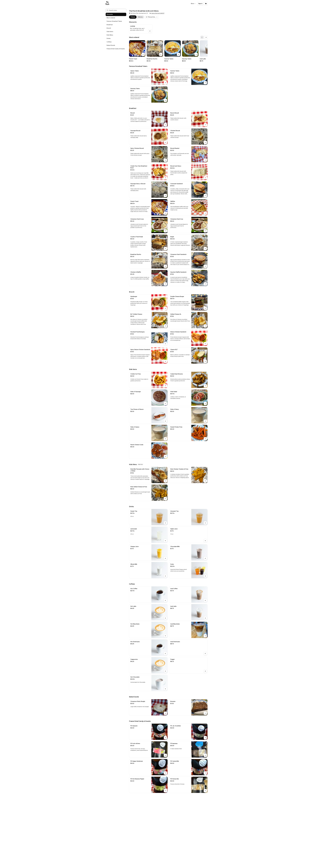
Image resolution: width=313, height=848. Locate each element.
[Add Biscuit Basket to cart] (205, 160)
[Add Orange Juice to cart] (165, 558)
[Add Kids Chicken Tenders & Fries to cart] (205, 481)
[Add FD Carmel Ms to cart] (205, 773)
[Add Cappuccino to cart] (165, 671)
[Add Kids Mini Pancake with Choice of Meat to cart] (165, 481)
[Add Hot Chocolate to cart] (165, 689)
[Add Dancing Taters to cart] (196, 54)
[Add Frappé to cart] (205, 671)
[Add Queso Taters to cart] (165, 82)
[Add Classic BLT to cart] (205, 361)
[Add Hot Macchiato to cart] (165, 636)
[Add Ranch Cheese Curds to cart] (165, 456)
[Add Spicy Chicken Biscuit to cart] (165, 160)
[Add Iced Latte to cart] (205, 618)
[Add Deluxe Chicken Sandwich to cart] (205, 343)
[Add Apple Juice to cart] (205, 540)
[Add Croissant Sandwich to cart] (205, 195)
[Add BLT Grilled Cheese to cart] (165, 326)
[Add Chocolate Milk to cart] (205, 558)
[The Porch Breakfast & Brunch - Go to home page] (107, 3)
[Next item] (206, 37)
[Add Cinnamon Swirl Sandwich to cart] (205, 266)
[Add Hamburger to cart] (165, 308)
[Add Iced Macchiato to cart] (205, 636)
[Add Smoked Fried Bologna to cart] (165, 343)
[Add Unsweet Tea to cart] (205, 523)
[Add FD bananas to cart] (205, 755)
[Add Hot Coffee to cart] (165, 600)
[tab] (132, 17)
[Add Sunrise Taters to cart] (178, 54)
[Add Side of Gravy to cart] (205, 421)
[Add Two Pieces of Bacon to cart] (165, 421)
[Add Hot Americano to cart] (165, 653)
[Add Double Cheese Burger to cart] (205, 308)
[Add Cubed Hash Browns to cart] (205, 385)
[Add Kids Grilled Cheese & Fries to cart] (165, 498)
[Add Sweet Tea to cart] (165, 523)
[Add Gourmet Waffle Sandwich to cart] (205, 284)
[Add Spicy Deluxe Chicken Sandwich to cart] (165, 361)
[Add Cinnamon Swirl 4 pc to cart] (205, 231)
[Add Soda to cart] (205, 576)
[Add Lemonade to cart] (165, 540)
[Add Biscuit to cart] (165, 124)
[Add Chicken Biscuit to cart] (205, 142)
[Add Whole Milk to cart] (165, 576)
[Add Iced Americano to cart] (205, 653)
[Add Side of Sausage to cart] (165, 403)
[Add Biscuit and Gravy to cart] (205, 178)
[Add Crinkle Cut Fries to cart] (165, 385)
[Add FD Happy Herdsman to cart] (165, 773)
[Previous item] (202, 37)
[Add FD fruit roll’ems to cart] (165, 755)
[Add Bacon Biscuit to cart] (205, 124)
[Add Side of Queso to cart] (165, 439)
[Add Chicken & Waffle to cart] (165, 284)
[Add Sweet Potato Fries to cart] (205, 439)
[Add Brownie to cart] (205, 713)
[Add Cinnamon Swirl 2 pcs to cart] (165, 231)
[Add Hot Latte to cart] (165, 618)
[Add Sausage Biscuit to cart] (165, 142)
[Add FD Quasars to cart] (165, 737)
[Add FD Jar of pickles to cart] (205, 737)
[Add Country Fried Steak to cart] (165, 248)
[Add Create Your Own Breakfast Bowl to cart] (165, 178)
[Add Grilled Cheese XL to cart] (205, 326)
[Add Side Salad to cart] (205, 403)
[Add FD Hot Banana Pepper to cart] (165, 790)
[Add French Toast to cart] (143, 54)
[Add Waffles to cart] (205, 213)
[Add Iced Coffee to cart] (205, 600)
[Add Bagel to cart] (205, 248)
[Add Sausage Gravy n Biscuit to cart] (165, 195)
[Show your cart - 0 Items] (206, 3)
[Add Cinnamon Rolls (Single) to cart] (165, 713)
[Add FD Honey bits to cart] (205, 790)
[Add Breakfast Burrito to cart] (161, 54)
